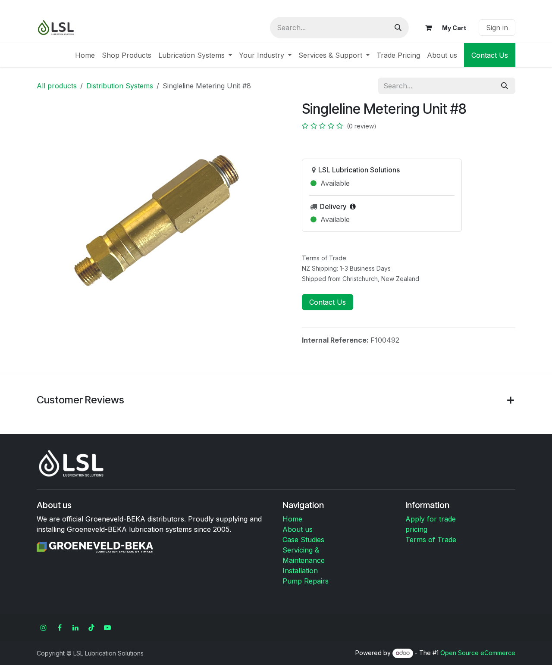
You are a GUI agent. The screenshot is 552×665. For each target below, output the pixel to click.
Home (292, 519)
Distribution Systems (119, 85)
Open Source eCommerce (477, 652)
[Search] (398, 27)
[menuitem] (85, 55)
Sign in (497, 27)
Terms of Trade (430, 539)
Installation (300, 570)
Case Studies (303, 539)
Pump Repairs (305, 581)
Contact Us (489, 55)
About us (297, 529)
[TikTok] (91, 627)
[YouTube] (107, 627)
